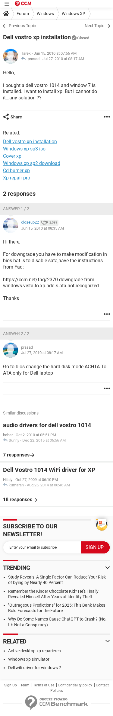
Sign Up (10, 685)
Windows (45, 13)
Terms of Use (43, 685)
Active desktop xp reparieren (34, 650)
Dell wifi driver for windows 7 (34, 667)
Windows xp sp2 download (31, 163)
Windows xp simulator (28, 659)
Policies (56, 691)
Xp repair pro (16, 178)
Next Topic (94, 25)
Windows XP (73, 13)
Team (25, 685)
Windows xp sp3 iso (24, 149)
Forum (23, 13)
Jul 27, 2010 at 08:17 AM (63, 58)
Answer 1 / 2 (16, 208)
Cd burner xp (16, 170)
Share (16, 116)
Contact (102, 685)
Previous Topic (22, 25)
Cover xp (12, 156)
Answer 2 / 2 (16, 333)
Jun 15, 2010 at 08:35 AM (42, 228)
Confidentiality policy (75, 685)
